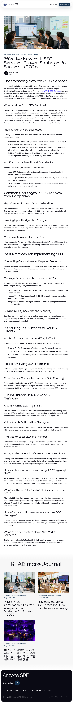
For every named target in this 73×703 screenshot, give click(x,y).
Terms (62, 697)
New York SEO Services (51, 91)
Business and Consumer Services (15, 54)
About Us (50, 697)
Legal (67, 697)
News (17, 690)
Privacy (57, 697)
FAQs (24, 690)
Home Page (8, 690)
